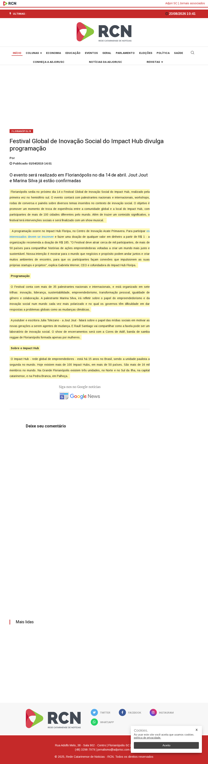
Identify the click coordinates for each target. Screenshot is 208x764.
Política (163, 53)
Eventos (91, 53)
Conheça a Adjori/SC (48, 62)
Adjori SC (171, 3)
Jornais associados (192, 3)
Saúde (178, 53)
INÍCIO (17, 53)
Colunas (32, 53)
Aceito (166, 745)
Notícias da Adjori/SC (105, 62)
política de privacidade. (147, 737)
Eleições (145, 53)
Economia (53, 53)
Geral (106, 53)
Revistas (153, 62)
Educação (72, 53)
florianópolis (21, 131)
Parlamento (125, 53)
